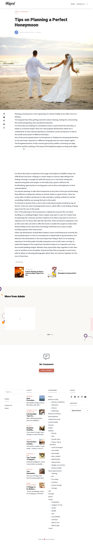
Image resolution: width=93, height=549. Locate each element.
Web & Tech (55, 522)
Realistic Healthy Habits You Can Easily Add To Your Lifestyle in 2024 (31, 429)
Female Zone (56, 439)
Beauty (54, 433)
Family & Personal (22, 11)
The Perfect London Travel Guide (32, 443)
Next (48, 334)
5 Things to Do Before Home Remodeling (31, 488)
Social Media (56, 517)
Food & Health (53, 422)
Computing (55, 502)
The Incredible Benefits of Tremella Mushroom (23, 314)
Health (29, 425)
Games (54, 508)
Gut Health (55, 450)
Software (55, 519)
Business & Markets (58, 402)
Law (49, 491)
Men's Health (56, 456)
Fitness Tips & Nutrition (55, 443)
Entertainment (53, 416)
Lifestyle (51, 494)
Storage (54, 488)
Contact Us (80, 4)
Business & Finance (54, 414)
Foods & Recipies (22, 310)
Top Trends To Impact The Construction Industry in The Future (32, 459)
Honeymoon (19, 262)
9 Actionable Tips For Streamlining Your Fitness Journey (32, 415)
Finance (30, 469)
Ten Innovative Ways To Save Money (32, 472)
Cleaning (54, 473)
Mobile (54, 511)
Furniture (55, 482)
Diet (53, 436)
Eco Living (55, 479)
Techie (50, 499)
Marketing (55, 411)
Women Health (56, 468)
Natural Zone (56, 462)
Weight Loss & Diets (58, 465)
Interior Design (57, 485)
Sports (50, 496)
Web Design (55, 525)
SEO (53, 514)
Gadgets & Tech (57, 505)
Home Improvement (55, 471)
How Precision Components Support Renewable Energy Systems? (32, 399)
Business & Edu (53, 399)
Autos (50, 396)
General (30, 396)
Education (55, 405)
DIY (53, 476)
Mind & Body (56, 459)
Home (73, 4)
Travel (29, 439)
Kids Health (55, 453)
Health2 (50, 431)
